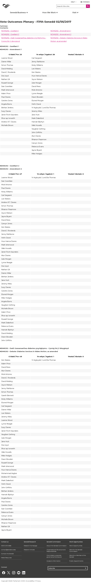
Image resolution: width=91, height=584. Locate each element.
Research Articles (29, 549)
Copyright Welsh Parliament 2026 (13, 581)
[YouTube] (18, 572)
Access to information (53, 561)
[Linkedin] (23, 572)
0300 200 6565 (6, 545)
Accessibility (30, 581)
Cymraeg (85, 2)
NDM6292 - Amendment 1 (60, 31)
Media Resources (6, 557)
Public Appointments (76, 561)
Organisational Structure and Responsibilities (56, 550)
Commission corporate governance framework (54, 556)
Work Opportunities (75, 545)
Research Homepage (30, 545)
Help (74, 2)
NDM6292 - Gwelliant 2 (10, 34)
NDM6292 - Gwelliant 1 (10, 31)
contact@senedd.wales (8, 549)
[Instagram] (13, 572)
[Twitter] (8, 572)
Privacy (38, 581)
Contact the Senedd (7, 553)
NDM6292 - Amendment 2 (60, 34)
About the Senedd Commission (56, 545)
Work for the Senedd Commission (75, 550)
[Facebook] (3, 572)
